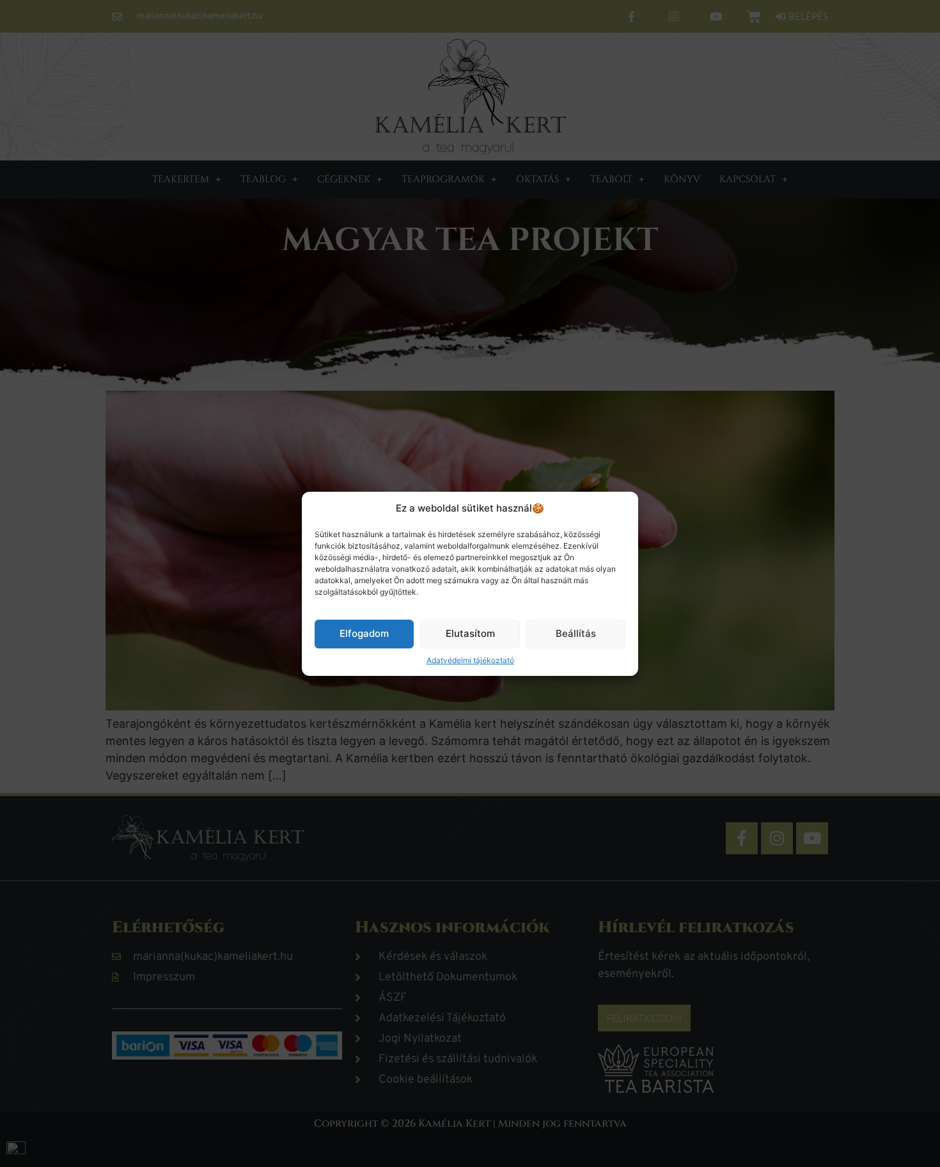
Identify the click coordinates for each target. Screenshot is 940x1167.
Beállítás (576, 633)
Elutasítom (470, 633)
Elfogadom (364, 633)
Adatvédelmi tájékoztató (470, 659)
